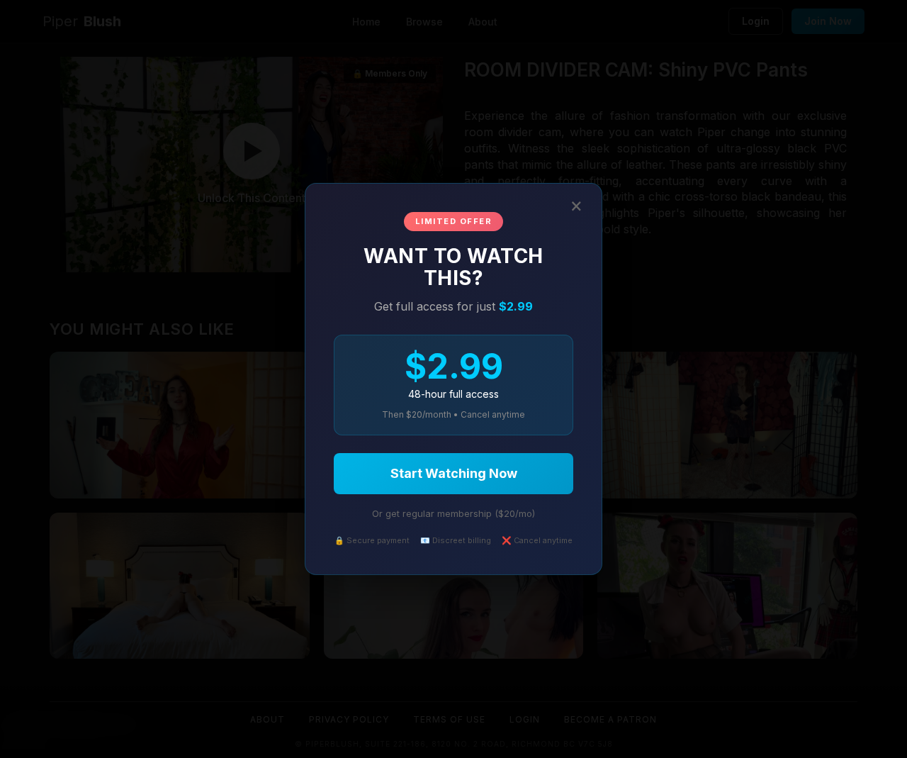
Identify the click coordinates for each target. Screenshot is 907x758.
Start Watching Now (453, 473)
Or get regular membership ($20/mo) (453, 513)
